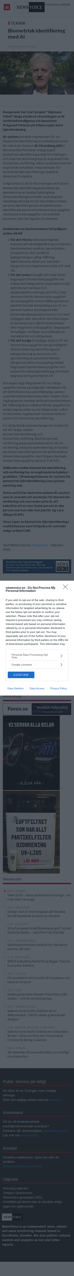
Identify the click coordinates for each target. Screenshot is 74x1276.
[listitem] (37, 656)
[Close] (66, 588)
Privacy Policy (58, 688)
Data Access (37, 688)
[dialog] (37, 638)
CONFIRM (21, 674)
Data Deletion (15, 688)
